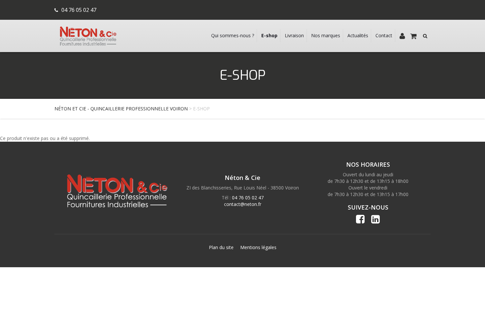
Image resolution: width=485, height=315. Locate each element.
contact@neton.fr (242, 204)
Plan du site (221, 247)
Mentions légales (258, 247)
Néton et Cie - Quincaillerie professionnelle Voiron (121, 108)
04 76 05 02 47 (78, 10)
